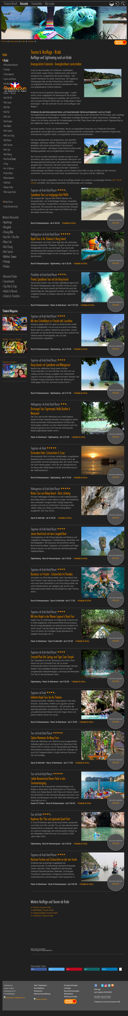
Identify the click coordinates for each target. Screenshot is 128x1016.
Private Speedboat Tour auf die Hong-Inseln (50, 279)
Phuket (7, 266)
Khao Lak (8, 242)
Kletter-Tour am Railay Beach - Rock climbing (50, 493)
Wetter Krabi (8, 187)
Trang (6, 163)
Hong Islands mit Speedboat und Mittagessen (50, 365)
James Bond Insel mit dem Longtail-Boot (48, 533)
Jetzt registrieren (111, 22)
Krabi (22, 41)
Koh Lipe (7, 149)
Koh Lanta (7, 102)
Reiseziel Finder (10, 276)
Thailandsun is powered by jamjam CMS (107, 1002)
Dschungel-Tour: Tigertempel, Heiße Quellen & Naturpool (50, 411)
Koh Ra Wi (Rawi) (10, 159)
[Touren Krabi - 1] (103, 96)
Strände (7, 69)
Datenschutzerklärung (42, 994)
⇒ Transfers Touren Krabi (42, 916)
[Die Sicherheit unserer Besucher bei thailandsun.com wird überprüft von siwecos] (40, 999)
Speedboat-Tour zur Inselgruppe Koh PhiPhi (49, 195)
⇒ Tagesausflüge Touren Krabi (44, 913)
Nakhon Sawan (10, 257)
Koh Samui (8, 252)
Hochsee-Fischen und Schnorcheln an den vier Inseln (54, 859)
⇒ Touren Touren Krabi (41, 907)
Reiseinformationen (11, 64)
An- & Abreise (9, 168)
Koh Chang (8, 247)
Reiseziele (24, 4)
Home (4, 41)
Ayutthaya (8, 222)
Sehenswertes (9, 74)
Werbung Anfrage (70, 997)
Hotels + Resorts (10, 93)
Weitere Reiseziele (11, 217)
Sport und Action (10, 79)
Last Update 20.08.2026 (103, 992)
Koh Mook (7, 126)
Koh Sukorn (8, 130)
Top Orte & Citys (10, 286)
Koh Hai (7, 112)
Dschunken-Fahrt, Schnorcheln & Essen (48, 453)
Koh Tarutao (8, 145)
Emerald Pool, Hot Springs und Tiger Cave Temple (52, 657)
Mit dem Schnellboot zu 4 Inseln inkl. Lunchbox (51, 321)
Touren (31, 41)
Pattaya (7, 261)
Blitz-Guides (50, 4)
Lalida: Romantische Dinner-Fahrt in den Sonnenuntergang (48, 780)
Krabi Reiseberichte (11, 206)
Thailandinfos (36, 4)
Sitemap (97, 989)
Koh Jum (7, 116)
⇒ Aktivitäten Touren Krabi (42, 910)
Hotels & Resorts (11, 291)
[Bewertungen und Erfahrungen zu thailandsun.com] (14, 998)
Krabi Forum (8, 201)
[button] (39, 969)
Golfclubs (7, 182)
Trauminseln (9, 281)
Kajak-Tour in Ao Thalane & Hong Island (48, 239)
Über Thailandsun (40, 985)
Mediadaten (68, 994)
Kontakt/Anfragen (71, 985)
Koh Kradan (8, 121)
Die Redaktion (39, 988)
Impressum (38, 991)
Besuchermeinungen (71, 991)
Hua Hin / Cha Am (11, 237)
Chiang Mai (8, 232)
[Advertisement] (77, 931)
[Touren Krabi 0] (103, 163)
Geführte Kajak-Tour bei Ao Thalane (46, 697)
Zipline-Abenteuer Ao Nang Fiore (45, 737)
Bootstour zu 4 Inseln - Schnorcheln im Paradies (52, 574)
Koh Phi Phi (8, 97)
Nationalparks (9, 177)
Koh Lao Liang (9, 135)
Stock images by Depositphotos (41, 950)
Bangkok (7, 227)
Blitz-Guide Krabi (10, 192)
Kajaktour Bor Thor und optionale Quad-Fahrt (50, 819)
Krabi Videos (8, 173)
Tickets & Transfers (12, 296)
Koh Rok (7, 107)
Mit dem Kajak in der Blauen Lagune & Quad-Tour (52, 616)
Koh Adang (8, 154)
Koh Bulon (7, 140)
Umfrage (67, 988)
